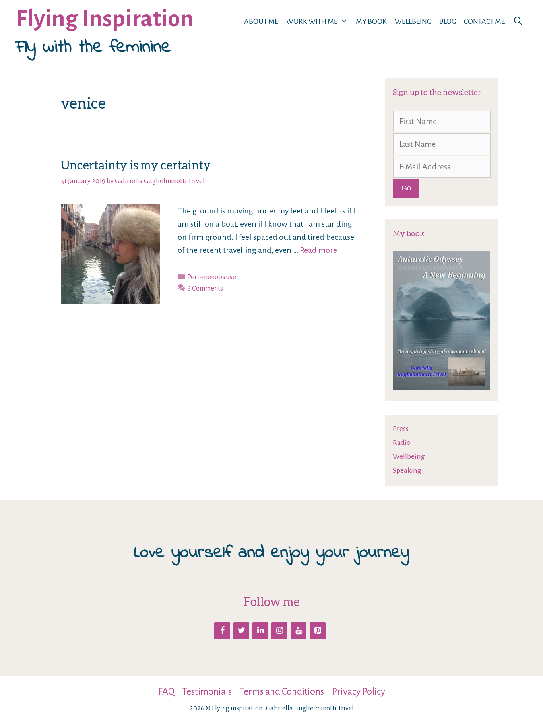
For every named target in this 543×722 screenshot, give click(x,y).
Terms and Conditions (282, 691)
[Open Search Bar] (518, 21)
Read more (318, 250)
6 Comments (205, 288)
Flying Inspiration (105, 18)
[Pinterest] (318, 630)
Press (401, 429)
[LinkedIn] (260, 630)
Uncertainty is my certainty (136, 165)
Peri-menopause (211, 277)
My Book (371, 21)
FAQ (166, 691)
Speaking (407, 470)
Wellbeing (413, 21)
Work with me (311, 21)
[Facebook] (222, 630)
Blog (447, 21)
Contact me (484, 21)
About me (261, 21)
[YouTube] (298, 630)
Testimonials (207, 691)
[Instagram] (279, 630)
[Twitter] (241, 630)
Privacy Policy (358, 691)
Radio (402, 442)
